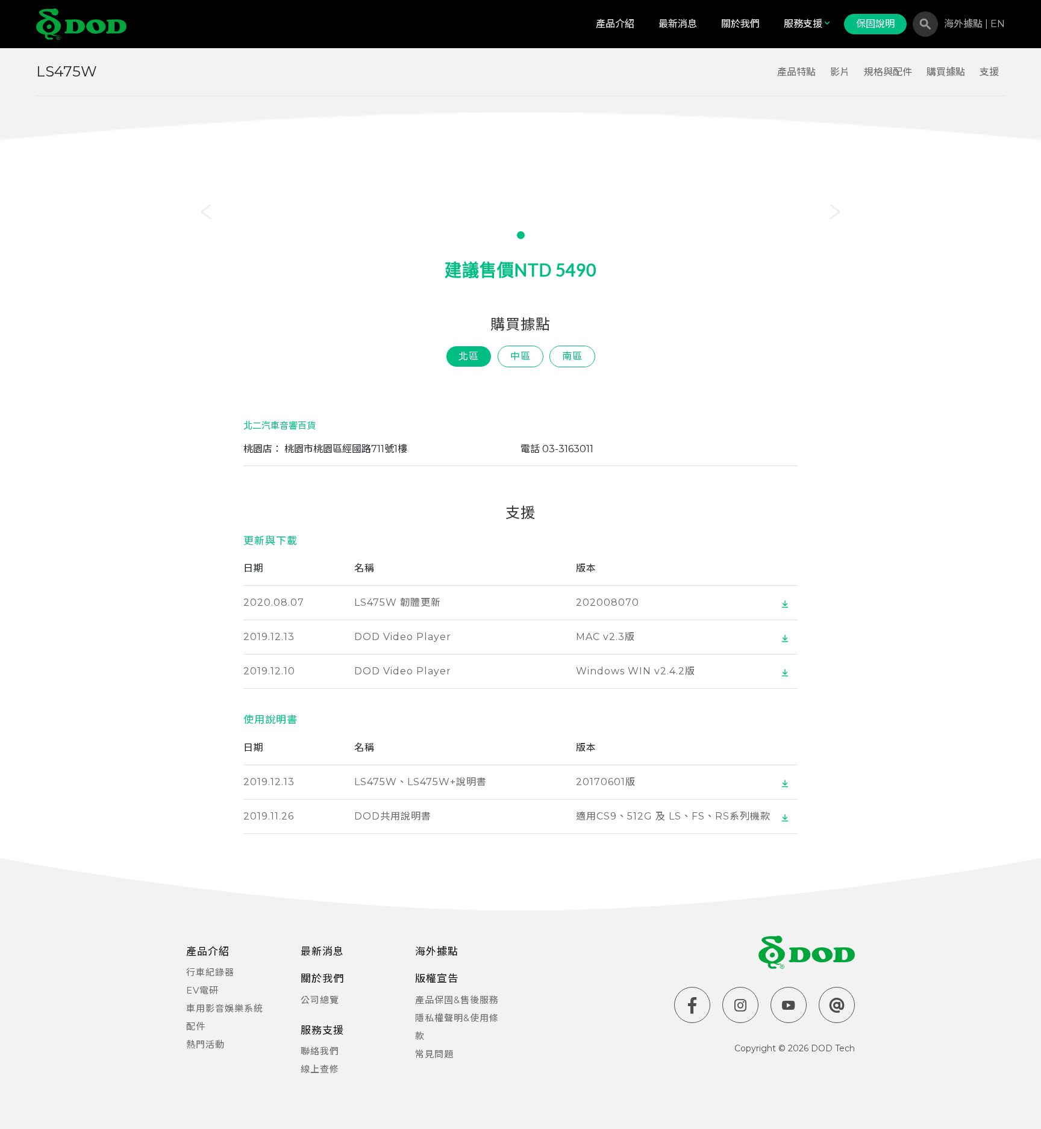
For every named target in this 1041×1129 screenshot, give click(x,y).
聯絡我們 (320, 1051)
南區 (572, 356)
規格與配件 (888, 72)
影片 (839, 72)
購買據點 (946, 72)
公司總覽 (320, 1000)
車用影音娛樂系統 (224, 1008)
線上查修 (320, 1069)
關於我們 (740, 24)
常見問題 (434, 1054)
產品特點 (796, 72)
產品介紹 (615, 24)
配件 (195, 1026)
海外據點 (964, 24)
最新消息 (677, 24)
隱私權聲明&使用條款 (457, 1027)
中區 (520, 356)
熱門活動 (205, 1044)
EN (997, 24)
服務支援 (803, 24)
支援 (989, 72)
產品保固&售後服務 (457, 1000)
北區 (468, 356)
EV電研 (202, 990)
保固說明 (875, 24)
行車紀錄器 (210, 972)
